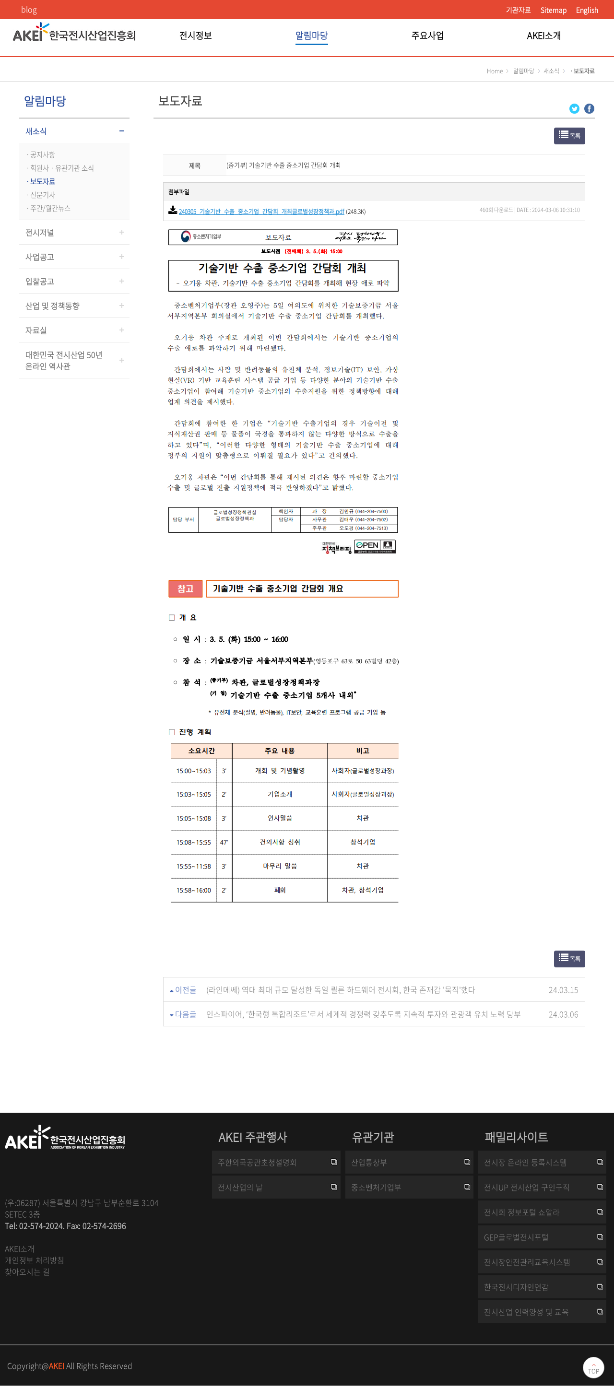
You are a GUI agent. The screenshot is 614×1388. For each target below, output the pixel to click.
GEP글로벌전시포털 (516, 1237)
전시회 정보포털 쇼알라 (522, 1212)
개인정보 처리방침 (34, 1260)
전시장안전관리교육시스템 (527, 1262)
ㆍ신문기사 (39, 194)
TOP (593, 1371)
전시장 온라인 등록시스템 (525, 1162)
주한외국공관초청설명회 (257, 1162)
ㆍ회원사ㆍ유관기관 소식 (59, 168)
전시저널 (39, 232)
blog (29, 9)
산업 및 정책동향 (52, 305)
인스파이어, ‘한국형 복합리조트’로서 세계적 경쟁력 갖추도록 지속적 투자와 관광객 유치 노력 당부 (363, 1014)
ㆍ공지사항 (39, 154)
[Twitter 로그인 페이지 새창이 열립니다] (574, 108)
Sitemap (554, 9)
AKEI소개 (20, 1248)
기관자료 (518, 9)
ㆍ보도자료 (39, 181)
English (587, 9)
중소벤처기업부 (376, 1187)
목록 (574, 135)
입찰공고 (39, 281)
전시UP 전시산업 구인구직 (527, 1187)
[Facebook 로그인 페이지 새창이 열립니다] (589, 108)
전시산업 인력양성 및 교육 (526, 1311)
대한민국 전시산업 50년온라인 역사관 (64, 360)
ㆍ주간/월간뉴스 (47, 208)
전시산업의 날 (240, 1187)
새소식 (36, 131)
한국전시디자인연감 (516, 1287)
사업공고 (39, 256)
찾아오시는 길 (27, 1271)
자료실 (36, 330)
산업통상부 (369, 1162)
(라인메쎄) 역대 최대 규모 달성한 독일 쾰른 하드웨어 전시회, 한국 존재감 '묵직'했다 (340, 989)
